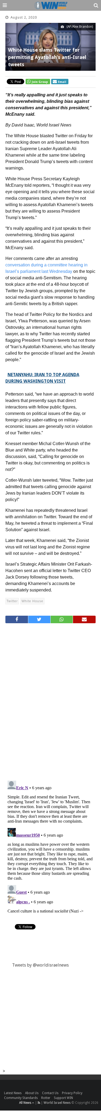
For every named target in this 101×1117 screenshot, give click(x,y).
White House (32, 601)
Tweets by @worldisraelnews (40, 965)
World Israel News (57, 1103)
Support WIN (63, 1098)
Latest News (13, 1093)
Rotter (45, 1098)
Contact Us (50, 1093)
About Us (32, 1093)
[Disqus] (50, 699)
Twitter (12, 601)
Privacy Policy (72, 1093)
